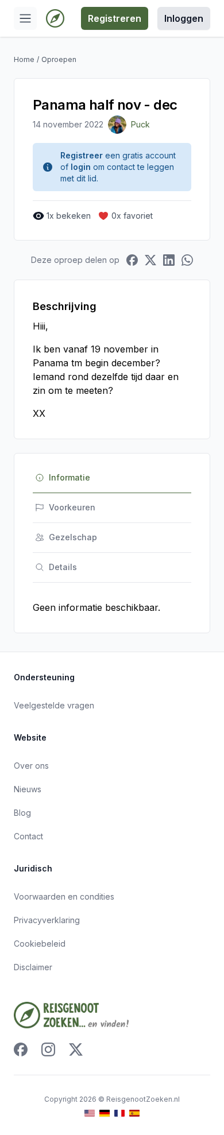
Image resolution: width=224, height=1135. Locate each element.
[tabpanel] (112, 607)
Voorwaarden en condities (64, 896)
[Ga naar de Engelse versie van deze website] (89, 1113)
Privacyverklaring (47, 920)
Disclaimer (33, 967)
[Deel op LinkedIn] (169, 260)
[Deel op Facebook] (132, 260)
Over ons (31, 765)
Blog (22, 813)
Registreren (114, 18)
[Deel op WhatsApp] (187, 260)
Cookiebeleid (39, 943)
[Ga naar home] (55, 18)
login (81, 167)
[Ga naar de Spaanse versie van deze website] (134, 1113)
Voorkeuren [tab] (72, 507)
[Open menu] (25, 18)
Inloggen (183, 18)
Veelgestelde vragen (54, 705)
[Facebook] (21, 1049)
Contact (28, 836)
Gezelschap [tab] (73, 537)
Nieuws (27, 789)
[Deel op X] (150, 260)
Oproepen (58, 59)
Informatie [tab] (69, 477)
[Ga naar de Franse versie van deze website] (119, 1113)
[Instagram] (48, 1049)
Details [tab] (63, 567)
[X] (76, 1049)
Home (24, 59)
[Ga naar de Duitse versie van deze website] (104, 1113)
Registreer (81, 155)
